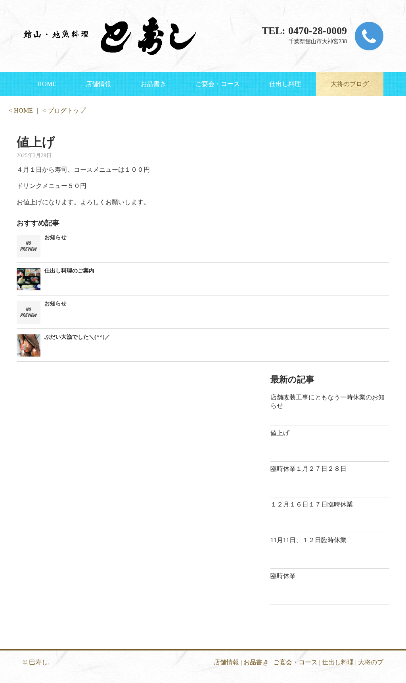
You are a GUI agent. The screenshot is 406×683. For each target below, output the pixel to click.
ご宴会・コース (217, 84)
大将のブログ (350, 84)
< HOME (21, 110)
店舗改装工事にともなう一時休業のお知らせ (327, 401)
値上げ (279, 433)
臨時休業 (283, 575)
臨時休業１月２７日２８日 (308, 468)
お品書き (153, 84)
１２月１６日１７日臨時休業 (311, 504)
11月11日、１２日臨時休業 (308, 540)
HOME (46, 84)
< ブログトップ (64, 110)
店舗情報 (98, 84)
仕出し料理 (285, 84)
